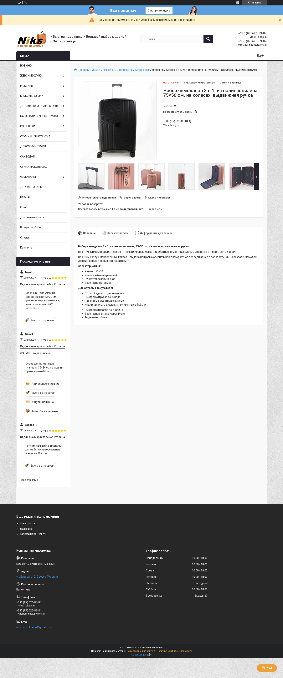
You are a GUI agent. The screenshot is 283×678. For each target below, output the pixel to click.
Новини (25, 196)
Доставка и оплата (32, 217)
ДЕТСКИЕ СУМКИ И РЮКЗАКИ (39, 106)
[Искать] (208, 39)
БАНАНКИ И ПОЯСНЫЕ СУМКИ (39, 116)
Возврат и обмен (31, 227)
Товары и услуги (90, 69)
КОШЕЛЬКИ (27, 126)
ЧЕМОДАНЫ (28, 176)
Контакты (26, 247)
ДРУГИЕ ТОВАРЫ (31, 186)
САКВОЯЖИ (27, 156)
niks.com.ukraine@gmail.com (34, 627)
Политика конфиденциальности (174, 651)
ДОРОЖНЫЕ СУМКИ (33, 146)
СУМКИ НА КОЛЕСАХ (33, 166)
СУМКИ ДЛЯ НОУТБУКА (35, 136)
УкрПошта (26, 528)
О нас (23, 207)
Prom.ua (158, 647)
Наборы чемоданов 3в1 (134, 69)
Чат (269, 668)
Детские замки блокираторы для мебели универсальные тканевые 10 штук (43, 449)
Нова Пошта (27, 523)
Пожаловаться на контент (141, 651)
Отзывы (25, 237)
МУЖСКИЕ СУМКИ (31, 95)
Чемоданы (109, 69)
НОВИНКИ (26, 65)
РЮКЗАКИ (26, 85)
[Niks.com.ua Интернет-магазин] (31, 39)
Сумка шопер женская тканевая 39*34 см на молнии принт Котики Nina (44, 367)
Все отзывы (28, 479)
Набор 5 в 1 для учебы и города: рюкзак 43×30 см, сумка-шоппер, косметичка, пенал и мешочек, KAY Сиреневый (42, 300)
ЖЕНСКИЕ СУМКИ (31, 75)
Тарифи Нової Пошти (33, 533)
